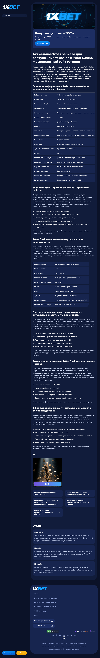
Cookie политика (40, 611)
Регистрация (9, 653)
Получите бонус (43, 43)
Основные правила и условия (45, 607)
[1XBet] (11, 7)
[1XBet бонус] (64, 16)
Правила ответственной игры (45, 602)
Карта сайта (82, 646)
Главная (7, 16)
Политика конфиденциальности (46, 598)
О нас (36, 615)
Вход (22, 653)
